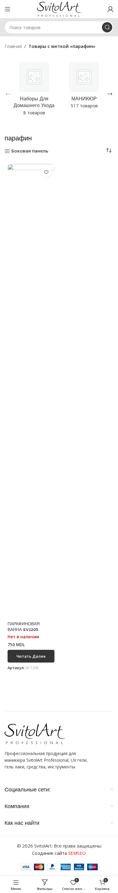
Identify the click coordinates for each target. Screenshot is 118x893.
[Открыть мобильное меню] (8, 9)
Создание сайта (59, 853)
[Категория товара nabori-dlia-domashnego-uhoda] (34, 90)
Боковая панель (29, 151)
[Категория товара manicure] (84, 87)
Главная (13, 46)
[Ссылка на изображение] (35, 733)
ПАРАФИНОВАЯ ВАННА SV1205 (24, 626)
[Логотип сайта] (59, 8)
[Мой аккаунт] (110, 9)
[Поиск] (107, 27)
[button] (8, 94)
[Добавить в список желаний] (46, 172)
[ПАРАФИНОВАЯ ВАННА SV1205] (31, 391)
